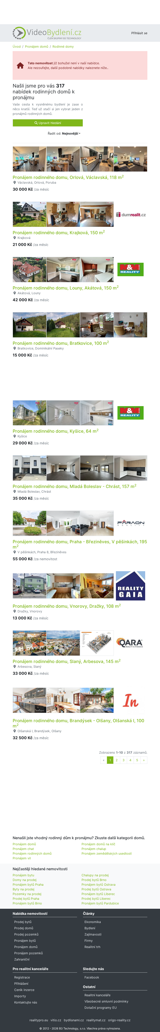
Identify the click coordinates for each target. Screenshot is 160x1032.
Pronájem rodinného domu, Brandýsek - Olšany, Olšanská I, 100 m (78, 723)
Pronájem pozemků (28, 953)
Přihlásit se (139, 33)
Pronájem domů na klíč (98, 844)
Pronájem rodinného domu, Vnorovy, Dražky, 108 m (67, 606)
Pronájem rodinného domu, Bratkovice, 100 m (61, 343)
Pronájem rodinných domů (32, 853)
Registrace (22, 977)
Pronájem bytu (23, 875)
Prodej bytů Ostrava (96, 889)
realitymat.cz (96, 1020)
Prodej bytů (22, 922)
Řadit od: (63, 133)
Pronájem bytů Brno (27, 903)
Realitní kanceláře (97, 995)
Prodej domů (23, 928)
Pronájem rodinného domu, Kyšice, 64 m (56, 431)
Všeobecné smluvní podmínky (106, 1001)
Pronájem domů (36, 46)
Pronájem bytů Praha (28, 884)
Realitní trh (92, 947)
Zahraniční (21, 959)
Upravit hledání (49, 123)
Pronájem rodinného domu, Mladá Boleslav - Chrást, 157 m (74, 486)
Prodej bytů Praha (26, 899)
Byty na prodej (23, 889)
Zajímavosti (92, 934)
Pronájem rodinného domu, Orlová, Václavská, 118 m (68, 177)
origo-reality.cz (119, 1020)
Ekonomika (92, 922)
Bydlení (89, 928)
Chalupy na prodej (95, 875)
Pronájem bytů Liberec (98, 894)
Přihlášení (21, 984)
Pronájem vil (22, 858)
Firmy (88, 941)
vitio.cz (56, 1020)
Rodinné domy (63, 46)
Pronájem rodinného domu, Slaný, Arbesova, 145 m (67, 661)
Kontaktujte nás (25, 1002)
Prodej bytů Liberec (96, 899)
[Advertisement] (80, 11)
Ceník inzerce (24, 990)
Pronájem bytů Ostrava (99, 884)
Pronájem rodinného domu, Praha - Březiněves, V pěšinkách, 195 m (80, 544)
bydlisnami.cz (74, 1020)
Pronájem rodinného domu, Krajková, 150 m (59, 232)
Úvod (17, 46)
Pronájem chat (23, 849)
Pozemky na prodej (27, 894)
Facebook (91, 977)
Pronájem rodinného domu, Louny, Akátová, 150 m (66, 287)
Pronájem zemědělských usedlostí (107, 853)
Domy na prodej (24, 880)
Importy (20, 996)
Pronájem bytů (25, 941)
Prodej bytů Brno (94, 880)
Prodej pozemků (26, 934)
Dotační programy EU (100, 1008)
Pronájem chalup (94, 849)
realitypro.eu (38, 1020)
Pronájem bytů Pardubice (100, 903)
